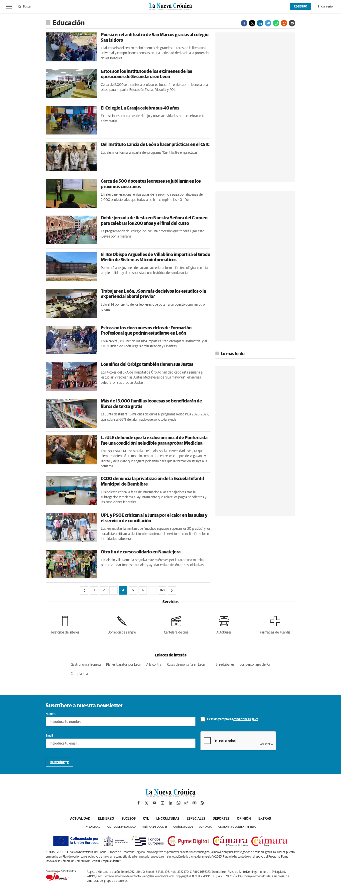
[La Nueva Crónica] (170, 796)
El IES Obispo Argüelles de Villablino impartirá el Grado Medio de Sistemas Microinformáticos (155, 257)
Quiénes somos (183, 826)
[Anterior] (84, 590)
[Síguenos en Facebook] (139, 803)
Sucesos (129, 818)
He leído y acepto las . (233, 719)
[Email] (292, 23)
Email (49, 735)
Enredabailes (224, 664)
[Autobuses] (224, 624)
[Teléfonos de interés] (65, 624)
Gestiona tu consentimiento (237, 826)
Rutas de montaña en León (186, 664)
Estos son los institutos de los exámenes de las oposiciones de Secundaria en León (146, 74)
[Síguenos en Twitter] (147, 803)
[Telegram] (268, 23)
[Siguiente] (172, 590)
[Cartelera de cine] (176, 624)
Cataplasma (79, 674)
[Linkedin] (260, 23)
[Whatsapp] (276, 23)
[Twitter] (252, 23)
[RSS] (202, 803)
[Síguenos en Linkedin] (170, 803)
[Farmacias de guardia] (275, 624)
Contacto (205, 826)
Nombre (51, 714)
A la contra (154, 664)
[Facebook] (244, 23)
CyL (146, 818)
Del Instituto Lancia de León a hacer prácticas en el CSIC (155, 144)
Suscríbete (59, 763)
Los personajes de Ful (255, 664)
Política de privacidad (121, 826)
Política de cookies (154, 826)
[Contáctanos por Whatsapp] (178, 803)
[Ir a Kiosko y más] (186, 803)
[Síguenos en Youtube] (155, 803)
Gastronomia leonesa (86, 664)
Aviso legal (92, 826)
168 (162, 590)
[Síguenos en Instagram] (163, 803)
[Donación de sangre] (122, 624)
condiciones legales (245, 719)
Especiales (196, 818)
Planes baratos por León (123, 664)
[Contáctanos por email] (194, 803)
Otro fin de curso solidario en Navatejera (140, 552)
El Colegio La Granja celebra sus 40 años (140, 108)
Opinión (244, 818)
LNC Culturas (167, 818)
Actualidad (80, 818)
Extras (264, 818)
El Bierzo (106, 818)
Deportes (221, 818)
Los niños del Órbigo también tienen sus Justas (147, 364)
